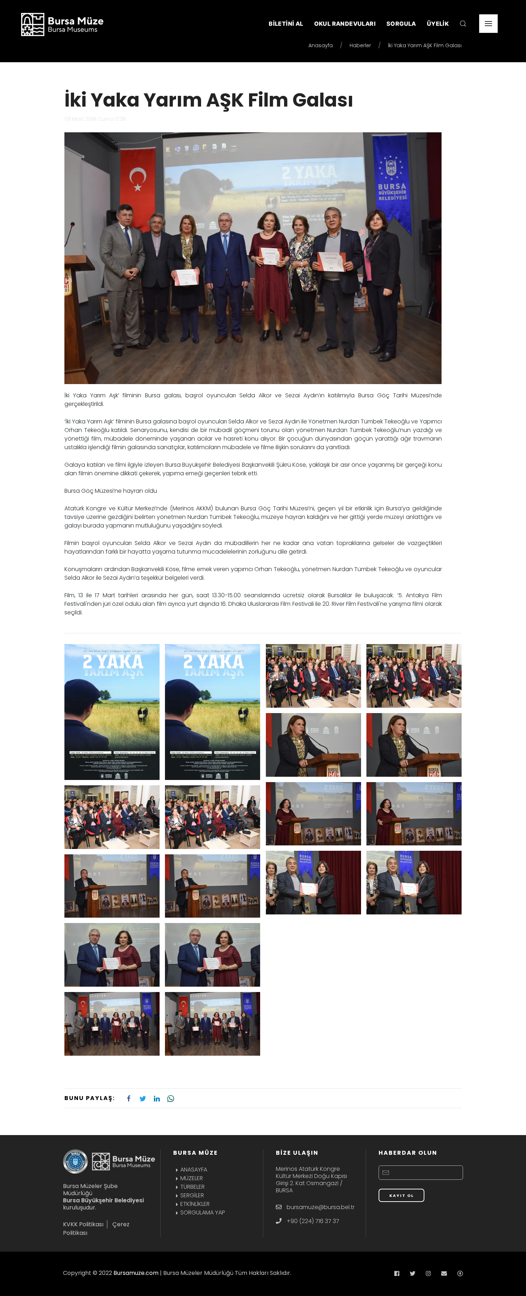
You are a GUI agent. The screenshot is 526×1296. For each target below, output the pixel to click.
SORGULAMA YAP (202, 1212)
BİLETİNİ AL (286, 23)
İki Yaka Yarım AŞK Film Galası (209, 100)
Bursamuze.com (136, 1273)
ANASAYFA (193, 1169)
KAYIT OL (401, 1195)
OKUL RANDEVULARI (345, 23)
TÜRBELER (192, 1187)
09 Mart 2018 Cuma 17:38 (95, 119)
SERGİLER (192, 1195)
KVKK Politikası (83, 1224)
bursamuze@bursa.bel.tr (321, 1207)
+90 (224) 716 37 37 (313, 1221)
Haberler (360, 45)
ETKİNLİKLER (195, 1204)
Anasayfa (320, 45)
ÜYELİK (438, 23)
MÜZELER (191, 1178)
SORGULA (401, 23)
